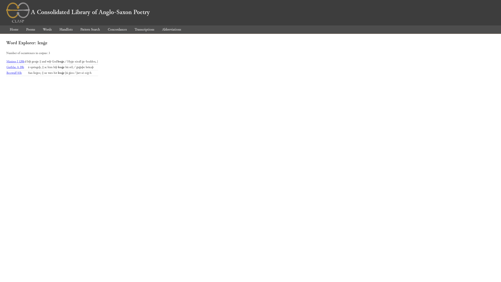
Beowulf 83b (14, 73)
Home (14, 29)
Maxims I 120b (15, 61)
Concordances (117, 29)
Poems (30, 29)
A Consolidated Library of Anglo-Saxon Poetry (90, 12)
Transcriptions (144, 29)
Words (47, 29)
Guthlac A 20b (15, 67)
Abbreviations (171, 29)
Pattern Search (90, 29)
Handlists (66, 29)
